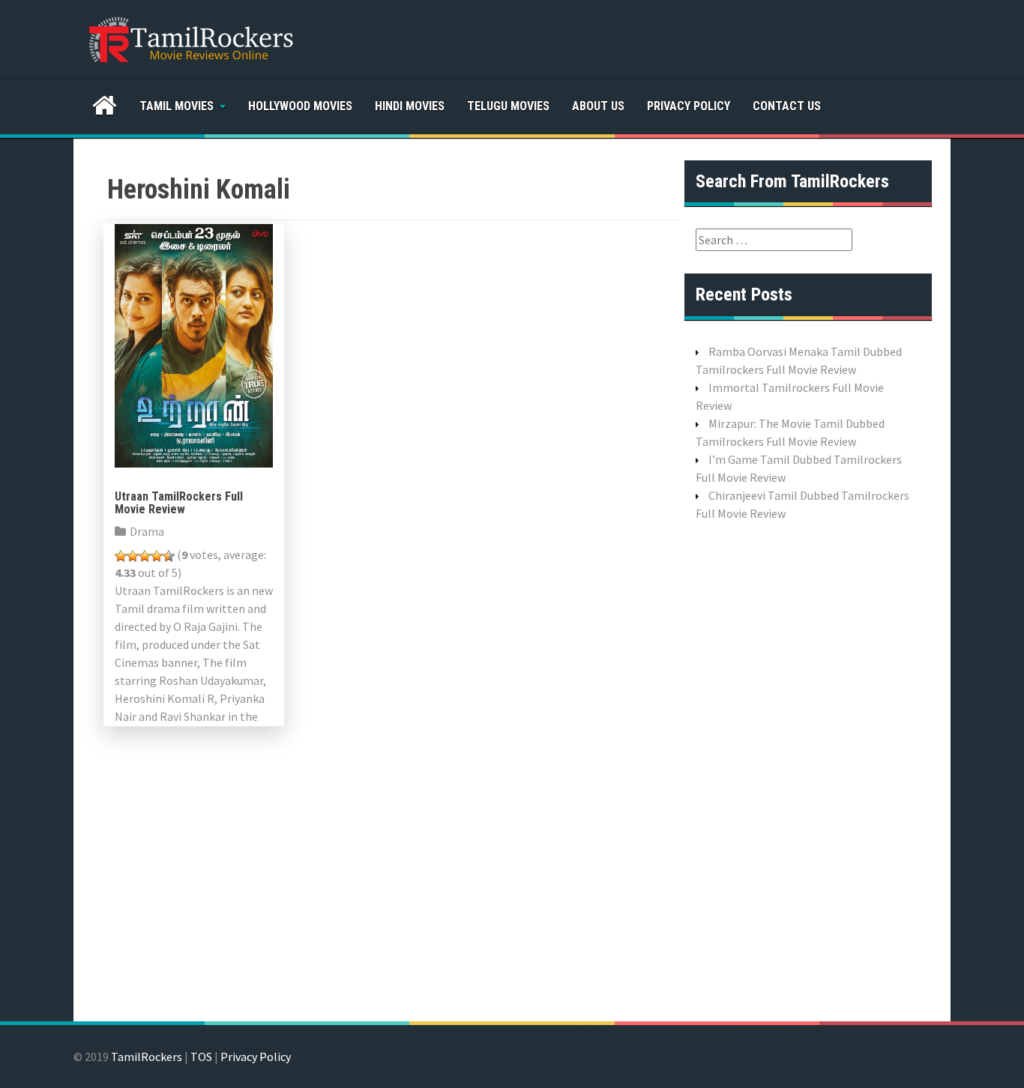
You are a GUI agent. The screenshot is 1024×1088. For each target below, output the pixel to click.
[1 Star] (121, 556)
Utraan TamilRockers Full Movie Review (179, 503)
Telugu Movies (508, 106)
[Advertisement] (808, 769)
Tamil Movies (176, 106)
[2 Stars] (133, 556)
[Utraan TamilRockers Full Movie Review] (194, 343)
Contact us (787, 106)
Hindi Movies (410, 106)
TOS (201, 1056)
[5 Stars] (169, 556)
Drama (147, 531)
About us (598, 106)
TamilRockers (146, 1056)
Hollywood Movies (300, 106)
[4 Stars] (157, 556)
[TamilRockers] (190, 37)
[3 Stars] (145, 556)
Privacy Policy (688, 106)
